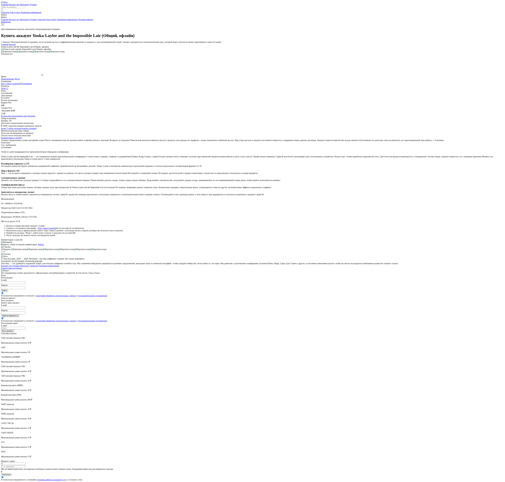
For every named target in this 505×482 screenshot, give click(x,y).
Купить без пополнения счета (14, 116)
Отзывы (33, 4)
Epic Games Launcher (47, 228)
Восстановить (7, 331)
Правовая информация (31, 12)
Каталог (12, 44)
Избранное (6, 22)
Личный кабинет (85, 19)
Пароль (4, 285)
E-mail (4, 280)
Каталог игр (14, 4)
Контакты (24, 4)
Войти (41, 244)
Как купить (15, 12)
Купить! (31, 116)
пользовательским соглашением (92, 296)
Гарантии (5, 12)
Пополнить (6, 475)
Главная (4, 4)
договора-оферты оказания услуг (52, 480)
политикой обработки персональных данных (56, 296)
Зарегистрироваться (10, 316)
